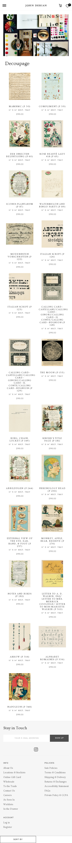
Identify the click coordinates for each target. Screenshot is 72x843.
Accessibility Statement (57, 786)
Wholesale (8, 781)
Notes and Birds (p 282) (20, 595)
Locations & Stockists (14, 772)
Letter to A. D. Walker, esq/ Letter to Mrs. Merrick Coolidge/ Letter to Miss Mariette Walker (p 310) (52, 602)
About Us (8, 768)
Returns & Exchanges (56, 781)
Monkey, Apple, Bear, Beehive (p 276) (52, 541)
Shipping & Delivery (55, 777)
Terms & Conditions (55, 772)
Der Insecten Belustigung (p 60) (19, 155)
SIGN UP (59, 738)
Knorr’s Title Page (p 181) (52, 439)
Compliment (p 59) (52, 106)
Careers (7, 795)
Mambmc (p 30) (19, 106)
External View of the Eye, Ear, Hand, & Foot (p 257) (20, 542)
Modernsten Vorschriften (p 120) (20, 256)
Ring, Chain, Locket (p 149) (20, 439)
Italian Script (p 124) (52, 255)
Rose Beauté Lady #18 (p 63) (52, 155)
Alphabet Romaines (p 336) (52, 658)
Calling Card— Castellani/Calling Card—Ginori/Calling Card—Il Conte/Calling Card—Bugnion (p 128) (53, 316)
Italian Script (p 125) (20, 308)
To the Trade (10, 786)
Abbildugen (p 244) (19, 488)
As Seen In (9, 799)
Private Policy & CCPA (56, 795)
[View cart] (60, 5)
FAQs (47, 790)
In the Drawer (10, 809)
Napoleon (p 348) (19, 707)
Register (7, 827)
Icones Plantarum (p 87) (19, 205)
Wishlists (8, 804)
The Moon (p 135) (52, 372)
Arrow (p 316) (19, 657)
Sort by (18, 839)
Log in (6, 822)
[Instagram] (36, 749)
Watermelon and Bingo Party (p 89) (52, 205)
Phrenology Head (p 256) (52, 489)
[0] (67, 6)
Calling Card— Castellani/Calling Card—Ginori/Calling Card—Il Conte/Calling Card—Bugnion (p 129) (20, 381)
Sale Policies (51, 768)
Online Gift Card (12, 777)
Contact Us (9, 790)
